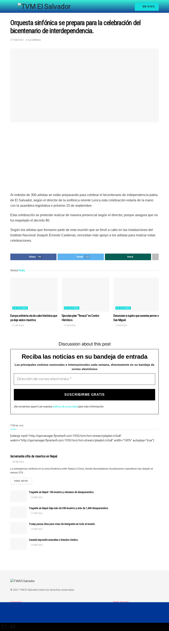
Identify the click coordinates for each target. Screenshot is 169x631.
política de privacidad (65, 406)
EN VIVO (148, 6)
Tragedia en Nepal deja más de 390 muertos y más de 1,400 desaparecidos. (69, 508)
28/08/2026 (18, 462)
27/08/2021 (17, 39)
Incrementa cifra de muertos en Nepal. (34, 456)
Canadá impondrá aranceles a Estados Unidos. (53, 539)
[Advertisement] (84, 157)
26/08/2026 (36, 497)
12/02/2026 (121, 325)
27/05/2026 (18, 325)
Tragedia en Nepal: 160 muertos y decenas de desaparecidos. (61, 492)
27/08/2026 (36, 513)
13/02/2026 (69, 325)
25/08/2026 (36, 545)
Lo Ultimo (34, 39)
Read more (21, 481)
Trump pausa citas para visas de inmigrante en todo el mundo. (62, 523)
